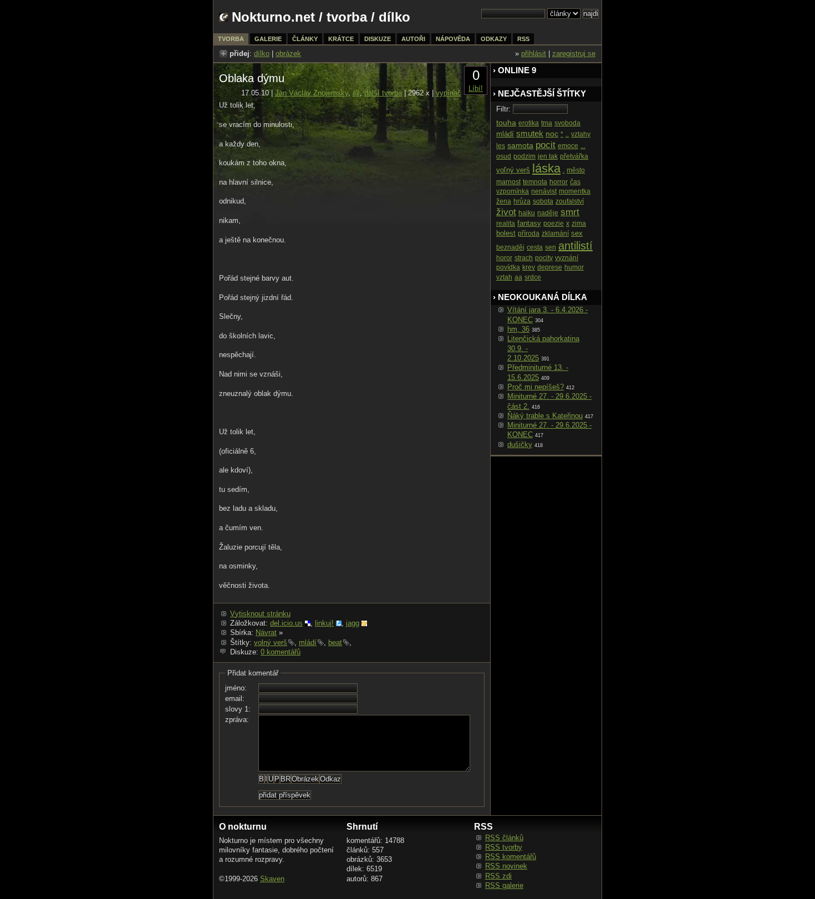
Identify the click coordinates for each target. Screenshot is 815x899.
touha (506, 122)
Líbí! (475, 88)
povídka (508, 267)
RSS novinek (506, 866)
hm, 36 (518, 329)
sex (577, 233)
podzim (524, 156)
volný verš (270, 642)
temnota (535, 182)
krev (528, 267)
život (506, 212)
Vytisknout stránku (260, 614)
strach (524, 258)
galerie (268, 38)
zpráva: (237, 719)
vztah (504, 277)
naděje (547, 213)
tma (546, 123)
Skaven (272, 879)
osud (503, 156)
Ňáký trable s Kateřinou (545, 416)
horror (558, 182)
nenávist (544, 191)
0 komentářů (280, 652)
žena (503, 201)
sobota (543, 201)
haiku (526, 213)
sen (550, 247)
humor (574, 267)
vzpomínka (512, 191)
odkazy (494, 38)
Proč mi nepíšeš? (535, 387)
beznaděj (510, 247)
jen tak (548, 156)
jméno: (236, 688)
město (576, 170)
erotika (528, 123)
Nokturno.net (273, 16)
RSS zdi (498, 876)
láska (546, 168)
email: (234, 698)
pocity (544, 258)
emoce (568, 146)
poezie (553, 223)
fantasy (529, 223)
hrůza (522, 201)
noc (552, 133)
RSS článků (504, 838)
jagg (352, 623)
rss (523, 38)
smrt (570, 212)
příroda (528, 233)
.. (567, 134)
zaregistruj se (573, 53)
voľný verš (513, 170)
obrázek (288, 53)
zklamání (555, 233)
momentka (574, 191)
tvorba (347, 16)
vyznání (566, 258)
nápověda (453, 38)
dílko (261, 53)
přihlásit (533, 53)
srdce (532, 277)
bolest (506, 233)
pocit (546, 145)
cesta (535, 247)
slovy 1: (238, 709)
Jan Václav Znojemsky (311, 93)
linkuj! (324, 623)
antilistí (575, 246)
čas (575, 182)
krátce (341, 38)
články (305, 38)
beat (335, 642)
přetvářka (574, 156)
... (582, 146)
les (500, 146)
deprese (549, 267)
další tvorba (383, 93)
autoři (413, 38)
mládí (308, 642)
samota (520, 145)
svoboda (567, 123)
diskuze (377, 38)
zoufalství (570, 201)
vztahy (580, 134)
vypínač (448, 93)
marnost (508, 182)
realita (505, 223)
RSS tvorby (503, 847)
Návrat (266, 632)
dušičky (519, 444)
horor (504, 258)
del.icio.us (286, 623)
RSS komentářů (510, 856)
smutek (529, 133)
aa (518, 277)
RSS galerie (504, 885)
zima (579, 223)
